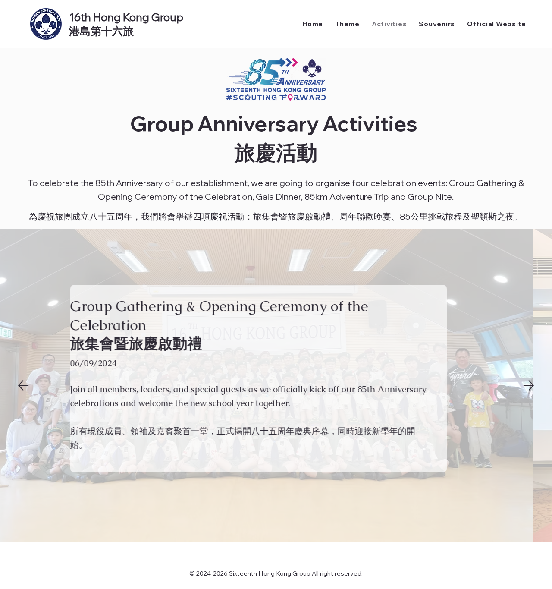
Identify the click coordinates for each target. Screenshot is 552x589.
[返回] (23, 385)
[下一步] (529, 385)
